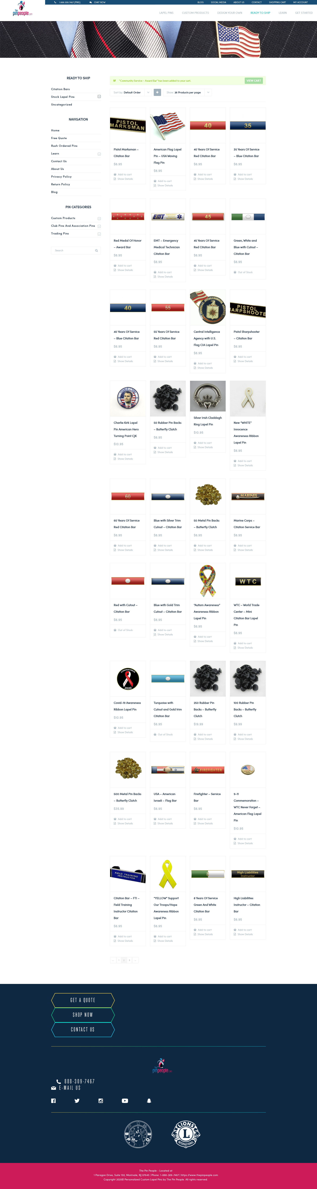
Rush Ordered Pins (64, 145)
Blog (201, 2)
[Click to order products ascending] (157, 92)
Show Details (125, 179)
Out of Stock (245, 272)
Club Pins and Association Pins (73, 225)
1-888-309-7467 (169, 1175)
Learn (55, 153)
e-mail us (70, 1088)
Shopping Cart (277, 2)
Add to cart (124, 174)
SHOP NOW (83, 1015)
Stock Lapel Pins (63, 97)
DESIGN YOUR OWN (229, 12)
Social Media (218, 2)
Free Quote (59, 138)
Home (55, 130)
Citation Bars (60, 89)
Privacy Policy (61, 176)
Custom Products (63, 218)
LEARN (283, 12)
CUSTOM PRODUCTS (195, 12)
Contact (257, 2)
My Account (300, 2)
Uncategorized (61, 104)
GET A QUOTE (83, 1000)
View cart (254, 80)
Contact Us (59, 161)
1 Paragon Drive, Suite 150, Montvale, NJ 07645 (121, 1175)
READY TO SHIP (260, 12)
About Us (239, 2)
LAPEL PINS (166, 12)
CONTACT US (83, 1030)
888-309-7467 (80, 1081)
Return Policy (60, 184)
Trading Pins (60, 233)
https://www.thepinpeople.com (199, 1175)
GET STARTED (304, 12)
